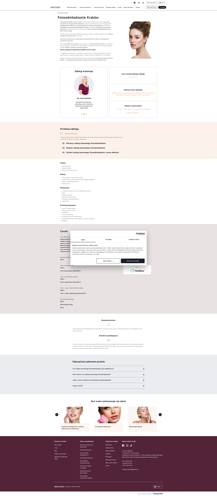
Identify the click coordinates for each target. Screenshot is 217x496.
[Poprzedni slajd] (56, 414)
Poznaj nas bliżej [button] (128, 7)
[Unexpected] (158, 494)
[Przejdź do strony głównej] (55, 7)
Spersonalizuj (107, 261)
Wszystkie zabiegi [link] (111, 7)
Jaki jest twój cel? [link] (99, 7)
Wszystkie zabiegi (63, 13)
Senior (107, 465)
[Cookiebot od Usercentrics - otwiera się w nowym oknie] (137, 234)
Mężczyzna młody (111, 459)
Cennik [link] (120, 7)
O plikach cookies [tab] (134, 239)
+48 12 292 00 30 (127, 465)
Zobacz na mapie (132, 112)
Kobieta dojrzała (110, 451)
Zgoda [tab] (83, 239)
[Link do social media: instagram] (127, 445)
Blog (55, 451)
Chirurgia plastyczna (85, 450)
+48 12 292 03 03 (127, 461)
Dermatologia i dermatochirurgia (85, 462)
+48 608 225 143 (127, 463)
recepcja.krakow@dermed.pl (130, 469)
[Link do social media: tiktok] (131, 445)
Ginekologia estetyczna (86, 458)
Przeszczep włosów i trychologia (86, 467)
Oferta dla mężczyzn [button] (85, 7)
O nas (56, 448)
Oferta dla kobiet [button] (71, 7)
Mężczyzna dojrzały (111, 462)
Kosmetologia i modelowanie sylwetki (86, 477)
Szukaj (163, 7)
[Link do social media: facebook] (123, 445)
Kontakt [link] (138, 7)
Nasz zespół (57, 445)
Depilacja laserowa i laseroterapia (85, 472)
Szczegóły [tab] (108, 239)
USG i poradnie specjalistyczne (84, 454)
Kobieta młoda (110, 448)
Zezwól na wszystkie (133, 261)
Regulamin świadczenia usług (60, 458)
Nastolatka (109, 445)
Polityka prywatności (60, 453)
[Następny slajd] (160, 414)
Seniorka (108, 453)
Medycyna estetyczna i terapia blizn (86, 446)
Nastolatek (109, 456)
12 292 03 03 (152, 7)
